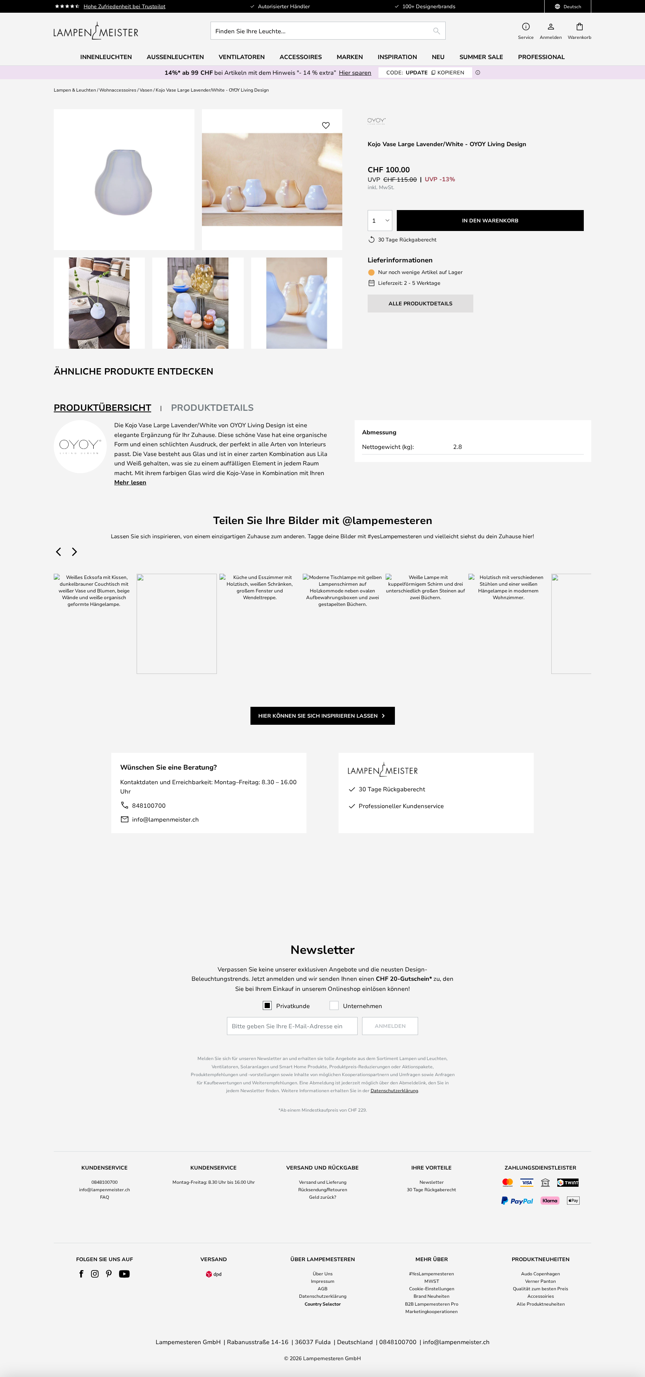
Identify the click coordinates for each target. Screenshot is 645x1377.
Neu (438, 57)
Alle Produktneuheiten (541, 1304)
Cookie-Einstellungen (431, 1288)
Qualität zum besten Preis (540, 1288)
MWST (431, 1281)
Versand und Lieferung (322, 1182)
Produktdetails (212, 407)
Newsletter (432, 1182)
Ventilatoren (242, 57)
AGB (322, 1288)
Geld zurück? (322, 1197)
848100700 (149, 805)
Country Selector (323, 1304)
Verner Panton (540, 1281)
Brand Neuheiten (431, 1296)
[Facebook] (82, 1274)
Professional (541, 57)
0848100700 (104, 1182)
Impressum (322, 1281)
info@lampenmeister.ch (165, 819)
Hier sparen (355, 72)
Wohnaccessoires (117, 90)
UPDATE (425, 72)
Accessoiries (540, 1296)
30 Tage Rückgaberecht (431, 1189)
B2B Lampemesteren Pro (431, 1304)
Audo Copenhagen (540, 1273)
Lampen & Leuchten (75, 90)
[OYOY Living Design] (398, 121)
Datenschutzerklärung (394, 1090)
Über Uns (323, 1273)
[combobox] (328, 30)
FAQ (104, 1197)
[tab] (108, 408)
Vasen (146, 90)
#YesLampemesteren (431, 1273)
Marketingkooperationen (431, 1311)
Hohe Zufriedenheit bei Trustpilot (124, 6)
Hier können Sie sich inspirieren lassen (318, 715)
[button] (99, 303)
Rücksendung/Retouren (322, 1189)
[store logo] (96, 31)
